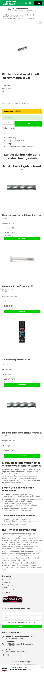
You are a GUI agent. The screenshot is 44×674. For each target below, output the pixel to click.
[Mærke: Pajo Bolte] (7, 95)
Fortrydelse (6, 592)
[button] (38, 22)
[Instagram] (8, 655)
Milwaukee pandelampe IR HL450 (20, 669)
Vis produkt (22, 238)
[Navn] (22, 613)
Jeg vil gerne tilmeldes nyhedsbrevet (20, 622)
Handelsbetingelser (9, 590)
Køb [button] (28, 124)
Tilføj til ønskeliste (8, 128)
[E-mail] (22, 618)
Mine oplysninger (8, 585)
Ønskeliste (6, 582)
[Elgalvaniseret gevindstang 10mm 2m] (22, 410)
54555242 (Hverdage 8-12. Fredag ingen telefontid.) (20, 645)
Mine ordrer (6, 580)
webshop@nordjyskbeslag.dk (16, 651)
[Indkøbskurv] (26, 3)
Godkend (22, 626)
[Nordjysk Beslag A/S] (9, 3)
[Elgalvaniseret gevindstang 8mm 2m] (22, 192)
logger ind (12, 147)
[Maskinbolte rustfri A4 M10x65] (22, 263)
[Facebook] (3, 655)
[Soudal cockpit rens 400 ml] (22, 336)
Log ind (4, 587)
